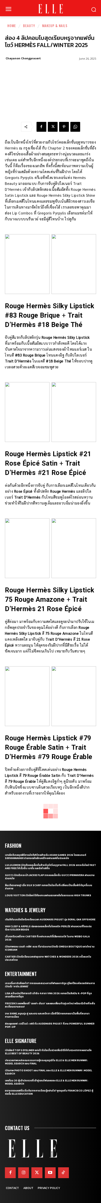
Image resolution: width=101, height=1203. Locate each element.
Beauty (29, 25)
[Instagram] (23, 1172)
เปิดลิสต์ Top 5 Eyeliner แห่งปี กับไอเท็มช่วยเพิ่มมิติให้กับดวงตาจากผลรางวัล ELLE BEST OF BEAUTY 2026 (48, 1051)
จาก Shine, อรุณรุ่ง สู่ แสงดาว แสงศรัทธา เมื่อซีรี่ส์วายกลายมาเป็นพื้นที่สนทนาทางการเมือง (47, 1015)
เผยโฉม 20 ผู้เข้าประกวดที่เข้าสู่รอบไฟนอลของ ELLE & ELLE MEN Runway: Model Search (46, 1082)
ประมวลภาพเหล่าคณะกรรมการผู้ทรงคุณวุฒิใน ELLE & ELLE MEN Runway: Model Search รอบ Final (46, 1061)
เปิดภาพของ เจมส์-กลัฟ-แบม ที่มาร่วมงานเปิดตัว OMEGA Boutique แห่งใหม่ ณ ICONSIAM (49, 948)
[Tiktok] (63, 1172)
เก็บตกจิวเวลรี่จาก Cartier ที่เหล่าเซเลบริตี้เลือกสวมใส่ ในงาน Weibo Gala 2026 (47, 938)
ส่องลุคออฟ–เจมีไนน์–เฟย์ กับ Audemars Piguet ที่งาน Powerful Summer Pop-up (49, 1025)
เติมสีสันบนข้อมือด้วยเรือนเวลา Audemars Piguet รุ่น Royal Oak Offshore (50, 919)
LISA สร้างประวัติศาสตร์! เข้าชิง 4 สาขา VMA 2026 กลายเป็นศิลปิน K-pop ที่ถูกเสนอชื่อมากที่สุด (48, 995)
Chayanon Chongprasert (23, 58)
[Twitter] (36, 1172)
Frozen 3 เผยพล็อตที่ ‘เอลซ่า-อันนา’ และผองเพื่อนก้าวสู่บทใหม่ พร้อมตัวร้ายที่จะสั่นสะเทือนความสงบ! (50, 1005)
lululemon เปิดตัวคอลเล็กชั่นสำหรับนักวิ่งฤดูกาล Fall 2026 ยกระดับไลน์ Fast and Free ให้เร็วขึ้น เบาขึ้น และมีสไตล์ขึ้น (50, 866)
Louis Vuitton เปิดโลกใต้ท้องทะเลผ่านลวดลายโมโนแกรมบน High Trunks (48, 895)
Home (11, 25)
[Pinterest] (64, 127)
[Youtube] (50, 1172)
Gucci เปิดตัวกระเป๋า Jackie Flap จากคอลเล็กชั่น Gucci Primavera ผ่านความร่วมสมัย (50, 876)
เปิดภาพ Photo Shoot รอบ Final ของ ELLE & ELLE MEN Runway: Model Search (48, 1072)
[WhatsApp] (75, 127)
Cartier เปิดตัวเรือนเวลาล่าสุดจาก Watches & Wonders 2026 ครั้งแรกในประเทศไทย (48, 958)
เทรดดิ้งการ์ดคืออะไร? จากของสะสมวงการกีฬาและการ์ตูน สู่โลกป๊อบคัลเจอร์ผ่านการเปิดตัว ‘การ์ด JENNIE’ (50, 984)
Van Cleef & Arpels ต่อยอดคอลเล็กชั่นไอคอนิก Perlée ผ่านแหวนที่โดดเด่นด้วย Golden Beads (48, 928)
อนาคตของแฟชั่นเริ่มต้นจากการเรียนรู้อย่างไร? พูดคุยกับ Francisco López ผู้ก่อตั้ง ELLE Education (49, 1092)
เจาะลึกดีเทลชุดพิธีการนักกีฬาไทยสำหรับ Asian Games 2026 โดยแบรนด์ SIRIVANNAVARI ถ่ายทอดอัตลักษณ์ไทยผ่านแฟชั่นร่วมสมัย (45, 856)
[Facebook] (41, 127)
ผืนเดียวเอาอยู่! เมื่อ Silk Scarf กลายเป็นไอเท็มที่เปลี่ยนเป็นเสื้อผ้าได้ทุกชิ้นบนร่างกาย (48, 886)
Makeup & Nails (54, 25)
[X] (53, 127)
